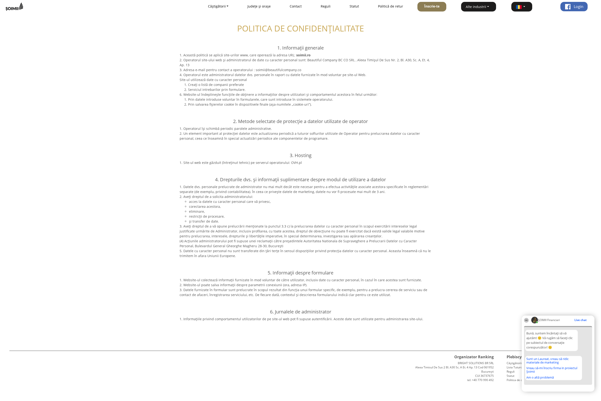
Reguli (326, 6)
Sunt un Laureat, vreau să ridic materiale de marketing (547, 360)
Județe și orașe (259, 6)
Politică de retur (390, 6)
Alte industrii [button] (476, 6)
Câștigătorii (514, 363)
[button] (521, 7)
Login (578, 6)
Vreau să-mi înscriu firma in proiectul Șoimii (551, 370)
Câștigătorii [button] (217, 6)
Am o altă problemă (540, 377)
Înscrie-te (431, 6)
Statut (354, 6)
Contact (296, 6)
